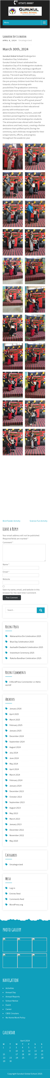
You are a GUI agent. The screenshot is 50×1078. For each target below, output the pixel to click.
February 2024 (15, 780)
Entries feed (14, 893)
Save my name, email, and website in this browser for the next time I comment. (21, 591)
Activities (10, 988)
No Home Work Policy (15, 1017)
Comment (8, 542)
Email (6, 571)
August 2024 (15, 747)
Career (9, 1009)
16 (10, 1054)
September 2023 (17, 802)
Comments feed (16, 899)
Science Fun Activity (38, 521)
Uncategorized (25, 40)
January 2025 (15, 730)
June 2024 (14, 758)
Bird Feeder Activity (11, 521)
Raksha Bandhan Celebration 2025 (25, 658)
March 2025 (14, 719)
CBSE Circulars (12, 1013)
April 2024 (14, 769)
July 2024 (13, 752)
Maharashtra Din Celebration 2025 (25, 636)
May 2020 (13, 840)
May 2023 (13, 813)
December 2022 (16, 829)
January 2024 (15, 785)
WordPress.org (16, 904)
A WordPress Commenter (21, 681)
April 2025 (14, 714)
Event (8, 1005)
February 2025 (15, 725)
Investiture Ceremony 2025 (22, 652)
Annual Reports (13, 996)
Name (6, 564)
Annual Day (11, 992)
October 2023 (15, 796)
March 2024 (14, 774)
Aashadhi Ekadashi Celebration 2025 (26, 647)
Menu (6, 22)
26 (29, 1057)
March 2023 (14, 818)
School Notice (12, 1000)
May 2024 (13, 763)
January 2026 (15, 708)
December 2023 (16, 791)
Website (6, 579)
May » (11, 1064)
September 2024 (17, 741)
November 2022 (16, 835)
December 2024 (16, 736)
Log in (12, 888)
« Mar (5, 1064)
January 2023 (15, 824)
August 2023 (15, 807)
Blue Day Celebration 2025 (22, 641)
